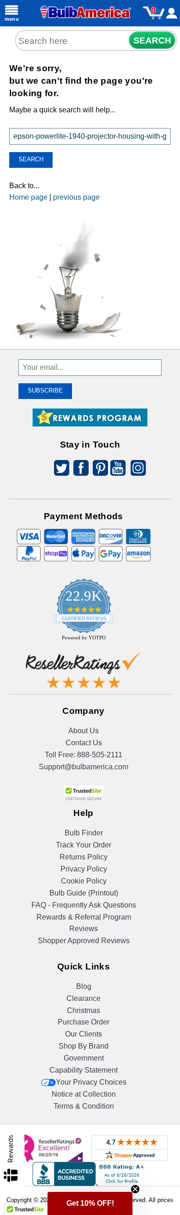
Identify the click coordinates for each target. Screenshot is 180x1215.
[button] (90, 1203)
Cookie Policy (84, 881)
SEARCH (152, 40)
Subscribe (45, 390)
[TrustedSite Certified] (83, 793)
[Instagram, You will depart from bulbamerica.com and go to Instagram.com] (136, 469)
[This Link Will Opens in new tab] (83, 672)
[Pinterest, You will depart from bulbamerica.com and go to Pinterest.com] (97, 469)
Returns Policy (84, 857)
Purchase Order (83, 1022)
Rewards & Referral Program (83, 917)
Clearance (83, 998)
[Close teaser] (135, 1189)
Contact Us (84, 743)
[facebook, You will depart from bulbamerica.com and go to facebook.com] (78, 469)
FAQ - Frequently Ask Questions (83, 905)
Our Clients (83, 1034)
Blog (83, 986)
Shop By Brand (83, 1046)
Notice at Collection (84, 1094)
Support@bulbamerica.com (83, 767)
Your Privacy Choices (91, 1082)
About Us (83, 731)
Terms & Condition (84, 1106)
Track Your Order (83, 845)
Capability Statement (83, 1070)
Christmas (83, 1010)
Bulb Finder (84, 833)
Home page (28, 197)
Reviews (83, 929)
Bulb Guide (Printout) (83, 893)
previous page (76, 197)
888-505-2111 (99, 755)
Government (84, 1058)
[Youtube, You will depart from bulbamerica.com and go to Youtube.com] (117, 469)
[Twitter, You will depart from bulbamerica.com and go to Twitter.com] (59, 469)
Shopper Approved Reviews (84, 941)
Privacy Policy (83, 869)
